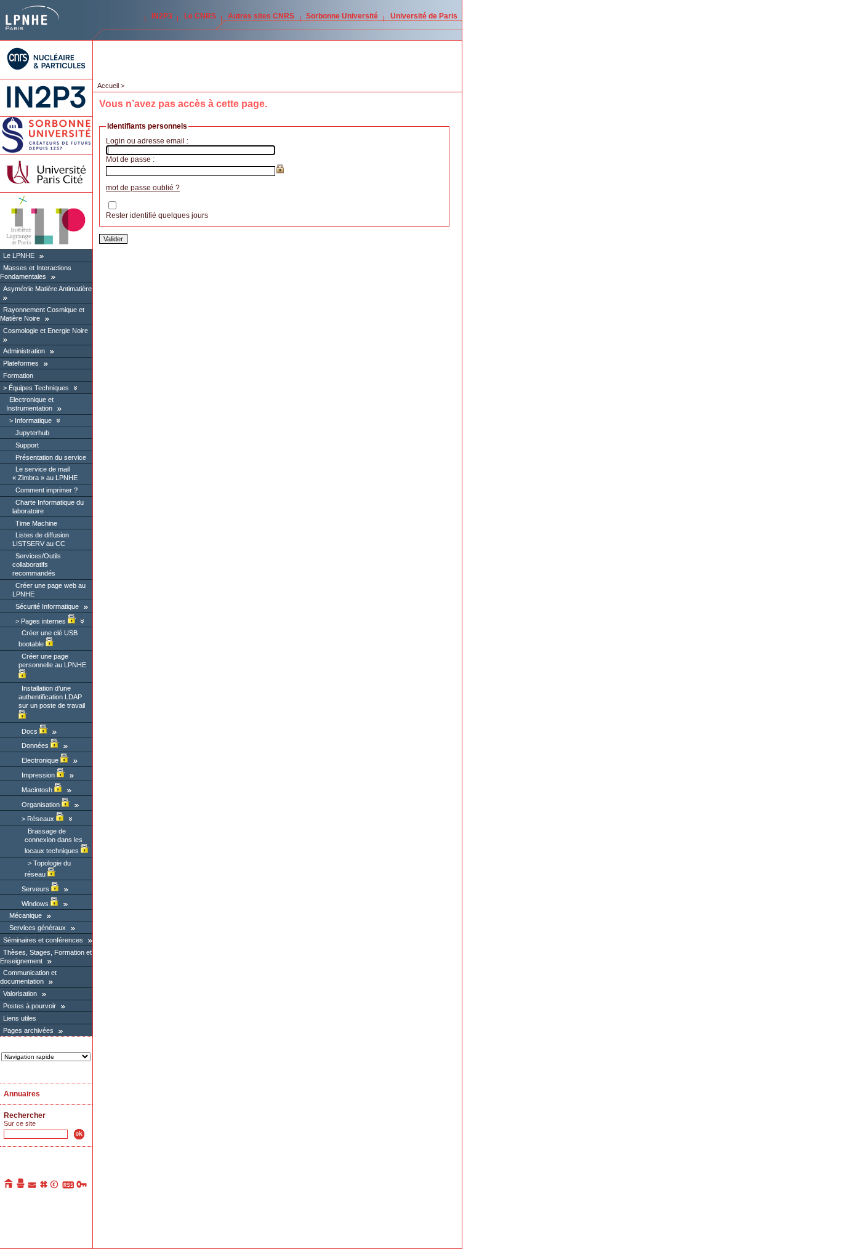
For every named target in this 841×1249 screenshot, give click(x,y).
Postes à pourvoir (29, 1006)
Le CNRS (200, 16)
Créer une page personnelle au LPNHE (52, 661)
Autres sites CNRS (261, 16)
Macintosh (38, 789)
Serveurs (36, 889)
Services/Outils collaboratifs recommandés (36, 564)
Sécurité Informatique (47, 606)
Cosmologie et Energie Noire (45, 330)
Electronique (41, 760)
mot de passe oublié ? (143, 187)
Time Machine (36, 523)
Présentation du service (50, 457)
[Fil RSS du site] (68, 1186)
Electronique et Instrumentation (30, 404)
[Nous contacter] (33, 1186)
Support (27, 445)
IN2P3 (161, 16)
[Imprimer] (21, 1186)
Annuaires (22, 1094)
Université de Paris (423, 16)
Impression (39, 775)
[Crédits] (55, 1186)
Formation (18, 375)
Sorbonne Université (342, 16)
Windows (36, 903)
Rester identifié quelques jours (157, 215)
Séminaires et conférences (43, 940)
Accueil (108, 85)
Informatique (33, 420)
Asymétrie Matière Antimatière (47, 288)
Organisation (42, 804)
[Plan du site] (43, 1186)
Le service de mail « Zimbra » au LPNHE (45, 473)
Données (36, 745)
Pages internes (44, 621)
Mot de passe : (130, 159)
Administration (24, 351)
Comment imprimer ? (46, 490)
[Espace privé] (82, 1186)
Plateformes (21, 363)
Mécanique (25, 915)
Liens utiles (19, 1018)
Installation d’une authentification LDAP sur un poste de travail (51, 697)
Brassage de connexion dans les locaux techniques (53, 840)
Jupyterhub (32, 432)
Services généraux (37, 927)
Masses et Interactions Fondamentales (35, 272)
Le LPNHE (18, 255)
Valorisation (20, 993)
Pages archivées (28, 1030)
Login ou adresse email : (147, 141)
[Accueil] (9, 1186)
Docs (30, 731)
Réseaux (41, 818)
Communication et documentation (28, 977)
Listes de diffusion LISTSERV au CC (40, 539)
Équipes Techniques (39, 388)
